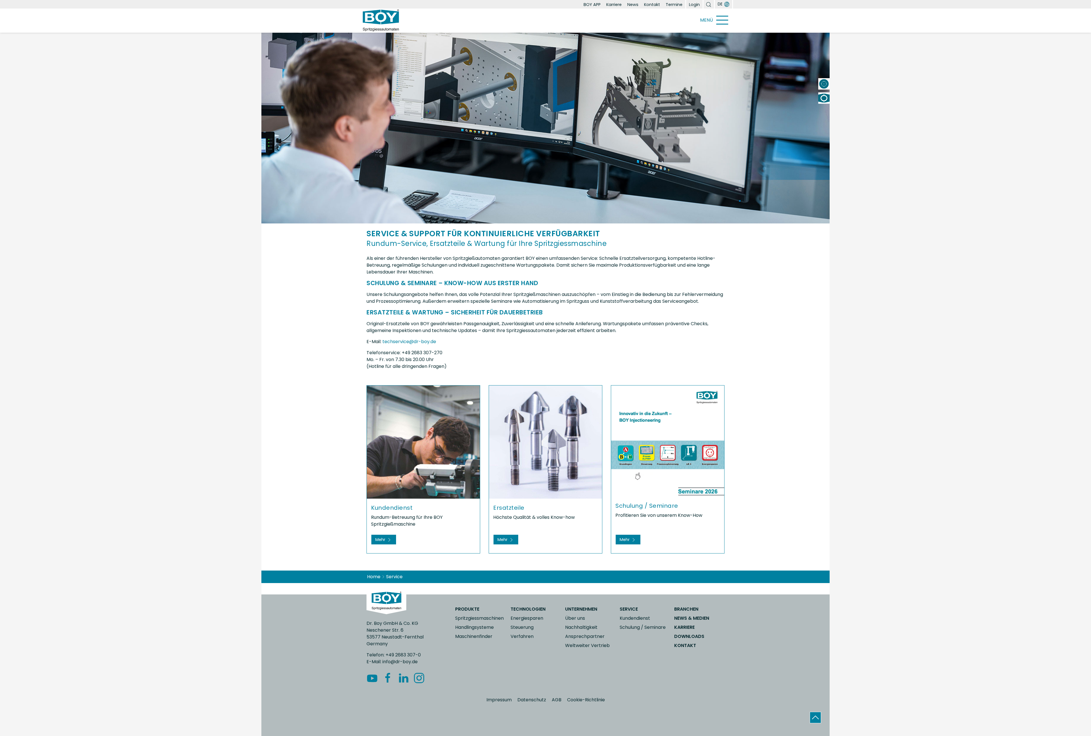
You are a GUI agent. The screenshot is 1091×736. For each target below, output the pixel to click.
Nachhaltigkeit (581, 627)
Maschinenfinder (473, 636)
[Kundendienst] (423, 442)
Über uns (575, 618)
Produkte (467, 609)
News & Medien (691, 618)
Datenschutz (531, 699)
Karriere (614, 4)
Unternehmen (581, 609)
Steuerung (522, 627)
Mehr (380, 539)
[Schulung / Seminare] (667, 441)
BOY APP (592, 4)
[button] (708, 4)
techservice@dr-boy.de (409, 341)
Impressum (499, 699)
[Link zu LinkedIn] (404, 678)
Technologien (528, 609)
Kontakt (652, 4)
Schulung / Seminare (643, 627)
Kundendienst (635, 618)
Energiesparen (527, 618)
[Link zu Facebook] (388, 678)
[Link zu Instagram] (419, 678)
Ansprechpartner (585, 636)
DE (720, 4)
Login (694, 4)
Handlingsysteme (474, 627)
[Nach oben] (815, 717)
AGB (556, 699)
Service (629, 609)
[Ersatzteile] (545, 442)
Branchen (686, 609)
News (632, 4)
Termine (674, 4)
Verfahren (522, 636)
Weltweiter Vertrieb (587, 645)
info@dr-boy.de (400, 661)
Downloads (689, 636)
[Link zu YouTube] (373, 678)
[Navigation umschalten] (722, 20)
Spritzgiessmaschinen (479, 618)
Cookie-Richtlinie (586, 699)
